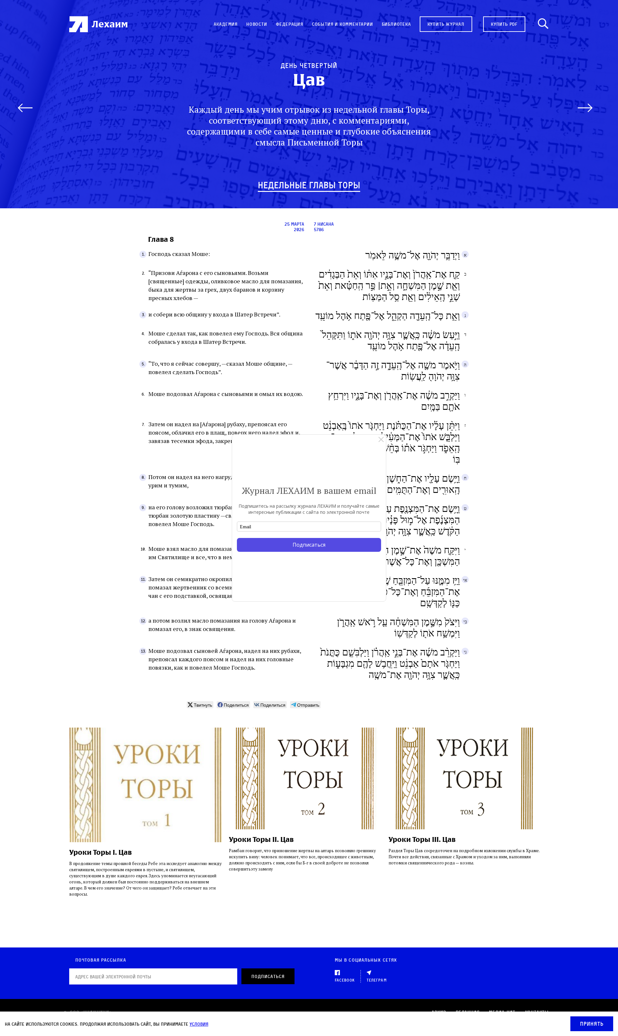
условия (199, 1024)
